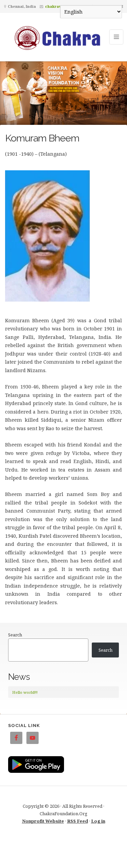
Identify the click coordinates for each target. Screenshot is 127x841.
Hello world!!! (25, 692)
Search (15, 635)
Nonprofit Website (43, 821)
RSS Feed (77, 821)
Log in (98, 821)
